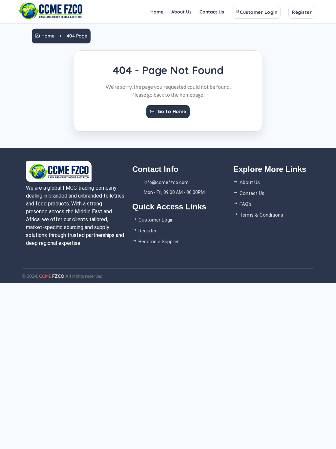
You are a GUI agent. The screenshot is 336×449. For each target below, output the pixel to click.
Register (302, 12)
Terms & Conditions (260, 215)
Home (156, 12)
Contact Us (212, 12)
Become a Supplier (158, 242)
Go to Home (172, 111)
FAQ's (245, 204)
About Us (181, 12)
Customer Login (258, 12)
